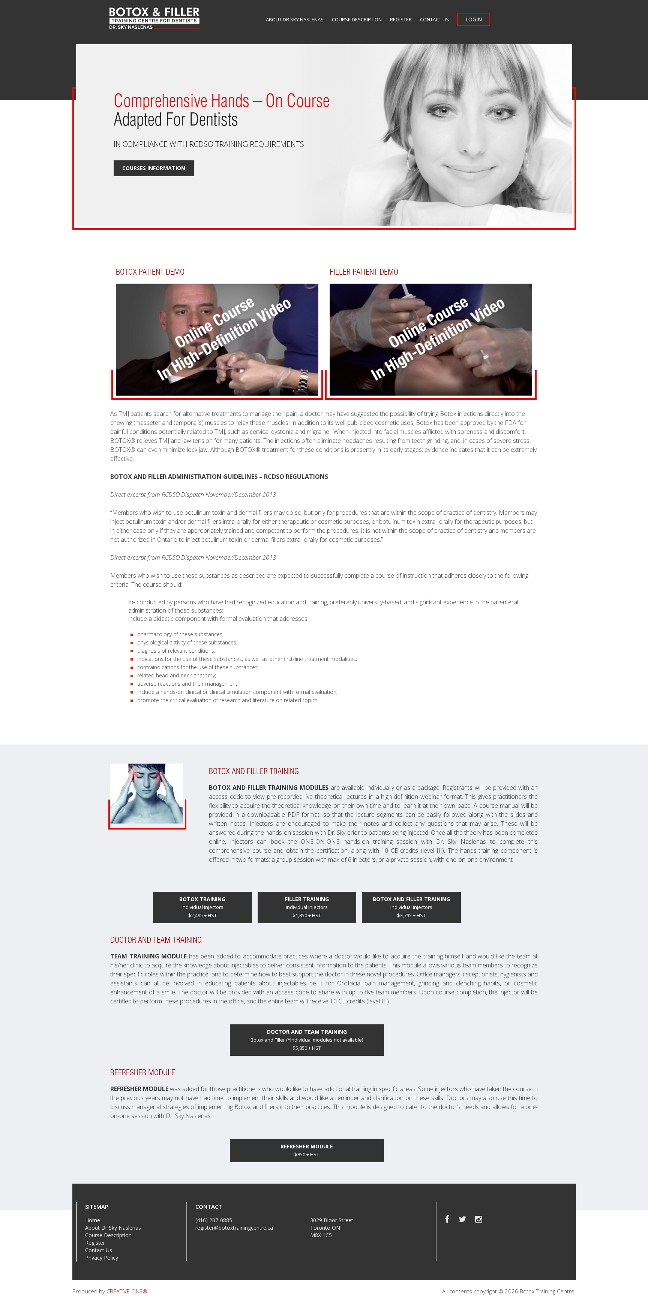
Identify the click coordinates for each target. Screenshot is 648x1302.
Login (473, 19)
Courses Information (153, 168)
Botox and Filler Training (411, 907)
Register (401, 19)
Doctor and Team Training (306, 1039)
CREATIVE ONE (126, 1291)
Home (92, 1220)
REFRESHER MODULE (306, 1150)
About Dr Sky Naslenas (295, 19)
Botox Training (202, 907)
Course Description (357, 19)
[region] (324, 135)
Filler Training (307, 907)
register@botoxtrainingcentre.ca (234, 1227)
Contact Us (434, 19)
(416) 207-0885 (213, 1220)
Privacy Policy (101, 1257)
